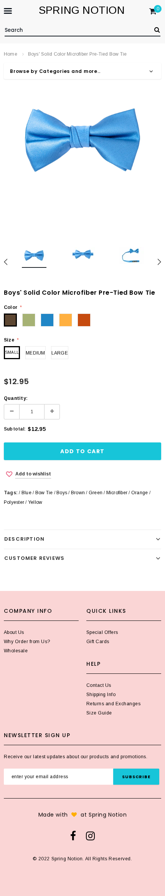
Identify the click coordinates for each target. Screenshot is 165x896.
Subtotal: (15, 429)
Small (12, 352)
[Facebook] (73, 836)
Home (10, 54)
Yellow (35, 502)
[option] (82, 138)
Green (95, 492)
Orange (139, 492)
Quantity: (16, 398)
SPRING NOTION (82, 10)
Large (59, 353)
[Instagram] (90, 836)
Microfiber (116, 492)
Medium (35, 353)
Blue (26, 492)
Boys (61, 492)
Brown (78, 492)
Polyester (14, 502)
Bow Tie (44, 492)
